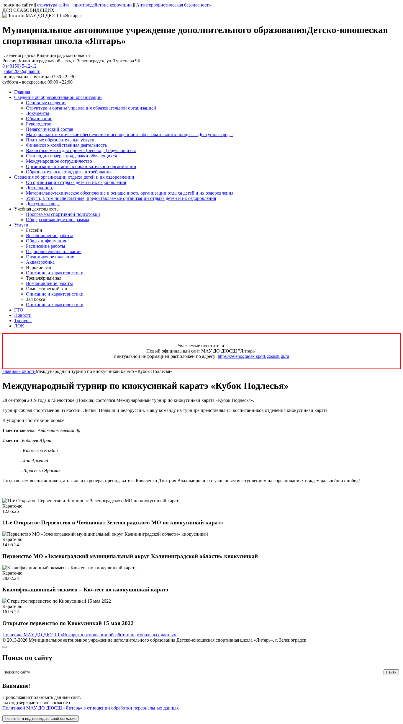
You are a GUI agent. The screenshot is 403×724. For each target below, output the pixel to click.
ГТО (18, 309)
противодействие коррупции (102, 4)
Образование (39, 118)
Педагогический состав (49, 129)
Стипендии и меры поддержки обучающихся (71, 155)
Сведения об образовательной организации (58, 97)
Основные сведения (46, 102)
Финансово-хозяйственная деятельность (66, 145)
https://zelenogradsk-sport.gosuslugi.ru (253, 356)
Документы (37, 113)
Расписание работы (45, 246)
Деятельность (39, 187)
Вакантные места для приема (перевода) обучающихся (81, 150)
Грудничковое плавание (50, 256)
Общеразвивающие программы (57, 219)
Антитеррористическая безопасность (173, 4)
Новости (23, 315)
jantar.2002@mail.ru (21, 71)
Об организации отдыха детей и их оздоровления (76, 182)
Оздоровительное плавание (53, 251)
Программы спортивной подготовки (63, 214)
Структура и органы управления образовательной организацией (91, 107)
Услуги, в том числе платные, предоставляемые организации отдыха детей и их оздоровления (121, 198)
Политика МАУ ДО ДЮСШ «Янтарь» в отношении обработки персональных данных (89, 634)
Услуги (21, 224)
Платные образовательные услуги (60, 139)
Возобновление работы (49, 235)
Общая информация (46, 240)
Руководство (38, 123)
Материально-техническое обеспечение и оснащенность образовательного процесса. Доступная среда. (129, 134)
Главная (22, 91)
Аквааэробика (40, 262)
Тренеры (23, 320)
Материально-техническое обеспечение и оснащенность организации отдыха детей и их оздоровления (129, 192)
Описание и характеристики (54, 272)
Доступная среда (43, 203)
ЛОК (19, 325)
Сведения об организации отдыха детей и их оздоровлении (74, 177)
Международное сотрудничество (59, 161)
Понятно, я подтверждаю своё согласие (40, 718)
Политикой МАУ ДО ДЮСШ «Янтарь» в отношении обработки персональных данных (90, 707)
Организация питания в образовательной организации (81, 166)
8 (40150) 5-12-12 (19, 66)
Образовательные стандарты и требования (69, 171)
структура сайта (53, 4)
